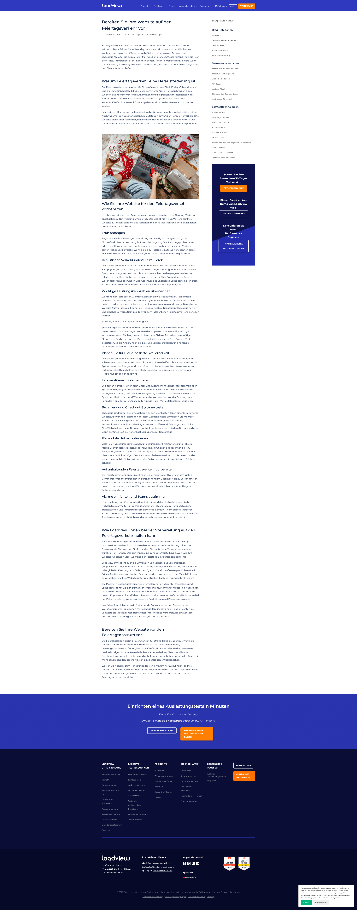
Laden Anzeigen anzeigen (224, 40)
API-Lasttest (133, 796)
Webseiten (160, 770)
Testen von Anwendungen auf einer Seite (231, 142)
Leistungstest (138, 34)
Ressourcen (205, 6)
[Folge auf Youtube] (197, 863)
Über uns (106, 830)
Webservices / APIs (163, 781)
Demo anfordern (109, 785)
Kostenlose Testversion (243, 776)
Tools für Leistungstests (223, 74)
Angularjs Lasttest (220, 117)
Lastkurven (186, 770)
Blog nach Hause (223, 20)
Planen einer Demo (234, 213)
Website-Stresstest (137, 785)
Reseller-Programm (111, 814)
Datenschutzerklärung (153, 897)
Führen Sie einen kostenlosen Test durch (194, 733)
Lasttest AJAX (218, 89)
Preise (172, 6)
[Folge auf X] (188, 863)
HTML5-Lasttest (219, 127)
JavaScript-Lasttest (221, 132)
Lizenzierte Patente (196, 897)
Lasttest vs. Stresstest (138, 814)
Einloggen (222, 6)
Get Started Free (234, 188)
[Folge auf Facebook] (184, 863)
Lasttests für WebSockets (224, 158)
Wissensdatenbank (111, 774)
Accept (306, 902)
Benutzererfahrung (221, 55)
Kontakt (105, 780)
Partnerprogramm (110, 809)
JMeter (158, 797)
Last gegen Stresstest (222, 99)
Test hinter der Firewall (191, 796)
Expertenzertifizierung (112, 825)
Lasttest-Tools (134, 780)
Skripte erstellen (188, 776)
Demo (232, 6)
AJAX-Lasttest (218, 112)
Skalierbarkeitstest (136, 790)
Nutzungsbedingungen (175, 897)
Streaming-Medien (163, 792)
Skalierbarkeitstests (221, 79)
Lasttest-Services (109, 819)
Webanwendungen (164, 776)
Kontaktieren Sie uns (162, 871)
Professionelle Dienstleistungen (233, 246)
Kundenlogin (243, 765)
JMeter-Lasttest (135, 819)
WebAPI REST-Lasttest (222, 153)
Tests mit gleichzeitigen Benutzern (134, 805)
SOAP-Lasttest (218, 148)
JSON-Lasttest (218, 137)
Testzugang (246, 6)
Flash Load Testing (221, 122)
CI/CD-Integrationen (190, 801)
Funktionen (159, 6)
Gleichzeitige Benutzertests (225, 94)
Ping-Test (211, 780)
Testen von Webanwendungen (226, 69)
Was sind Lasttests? (137, 774)
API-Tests (216, 35)
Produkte (145, 6)
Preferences (321, 902)
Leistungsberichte (189, 781)
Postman (159, 787)
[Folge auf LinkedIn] (193, 863)
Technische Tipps (154, 34)
